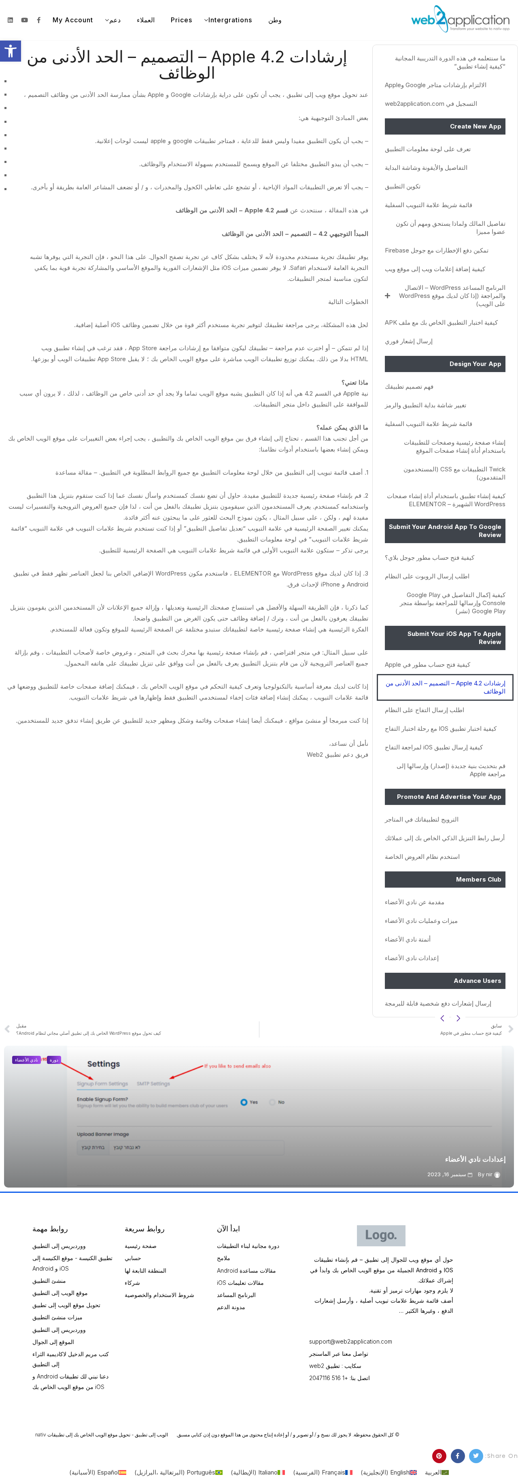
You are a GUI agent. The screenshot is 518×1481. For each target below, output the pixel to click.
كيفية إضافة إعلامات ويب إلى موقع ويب (435, 269)
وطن (275, 20)
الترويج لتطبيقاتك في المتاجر (422, 819)
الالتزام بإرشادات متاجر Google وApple (435, 85)
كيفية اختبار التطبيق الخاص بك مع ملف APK (441, 322)
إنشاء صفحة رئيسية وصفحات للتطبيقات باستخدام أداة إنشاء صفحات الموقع (454, 446)
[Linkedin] (10, 20)
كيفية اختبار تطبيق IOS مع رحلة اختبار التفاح (441, 728)
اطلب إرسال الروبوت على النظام (427, 576)
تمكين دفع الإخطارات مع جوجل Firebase (436, 250)
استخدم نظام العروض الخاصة (422, 856)
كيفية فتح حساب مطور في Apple (427, 664)
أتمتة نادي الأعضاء (408, 939)
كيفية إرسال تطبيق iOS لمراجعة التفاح (434, 747)
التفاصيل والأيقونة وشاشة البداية (426, 167)
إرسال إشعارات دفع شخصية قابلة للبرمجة (438, 1003)
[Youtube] (24, 20)
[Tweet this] (476, 1456)
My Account (73, 20)
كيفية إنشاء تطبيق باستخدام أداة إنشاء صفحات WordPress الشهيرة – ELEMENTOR (446, 500)
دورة (54, 1060)
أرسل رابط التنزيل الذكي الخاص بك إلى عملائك (445, 838)
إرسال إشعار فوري (409, 341)
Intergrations (230, 20)
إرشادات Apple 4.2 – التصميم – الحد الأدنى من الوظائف (445, 687)
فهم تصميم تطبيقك (409, 386)
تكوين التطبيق (402, 186)
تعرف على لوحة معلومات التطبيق (428, 149)
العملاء (146, 20)
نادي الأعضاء (26, 1060)
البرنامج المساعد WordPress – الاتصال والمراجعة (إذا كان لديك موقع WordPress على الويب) (452, 296)
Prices (181, 20)
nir (489, 1174)
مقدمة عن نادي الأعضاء (414, 902)
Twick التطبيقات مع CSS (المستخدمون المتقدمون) (454, 473)
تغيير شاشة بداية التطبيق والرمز (425, 405)
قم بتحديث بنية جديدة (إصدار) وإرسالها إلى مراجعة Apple (451, 770)
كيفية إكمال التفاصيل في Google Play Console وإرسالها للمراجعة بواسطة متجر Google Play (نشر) (452, 603)
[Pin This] (439, 1456)
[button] (10, 51)
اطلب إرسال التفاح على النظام (424, 710)
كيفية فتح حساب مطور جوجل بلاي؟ (429, 557)
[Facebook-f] (38, 20)
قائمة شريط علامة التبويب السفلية (428, 205)
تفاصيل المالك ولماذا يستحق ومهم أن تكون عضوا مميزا (450, 227)
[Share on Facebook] (458, 1456)
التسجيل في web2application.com (431, 103)
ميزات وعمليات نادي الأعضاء (421, 921)
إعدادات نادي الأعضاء (412, 958)
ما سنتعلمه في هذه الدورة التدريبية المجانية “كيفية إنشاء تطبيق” (450, 62)
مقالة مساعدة (73, 472)
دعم (115, 20)
